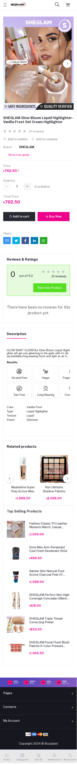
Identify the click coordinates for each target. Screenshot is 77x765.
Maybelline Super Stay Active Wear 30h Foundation (23, 490)
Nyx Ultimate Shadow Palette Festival (54, 490)
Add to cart (20, 216)
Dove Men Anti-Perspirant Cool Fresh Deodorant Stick (48, 549)
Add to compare (46, 139)
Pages (7, 693)
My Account (11, 720)
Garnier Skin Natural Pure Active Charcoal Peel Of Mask (46, 573)
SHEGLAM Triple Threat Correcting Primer (46, 620)
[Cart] (68, 5)
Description (16, 334)
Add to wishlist (17, 139)
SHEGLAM (26, 147)
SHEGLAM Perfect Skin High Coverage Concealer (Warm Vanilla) (49, 596)
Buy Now (55, 216)
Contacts (9, 707)
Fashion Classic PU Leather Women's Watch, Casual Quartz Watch (48, 525)
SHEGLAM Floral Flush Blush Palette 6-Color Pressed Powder (49, 644)
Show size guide (18, 154)
